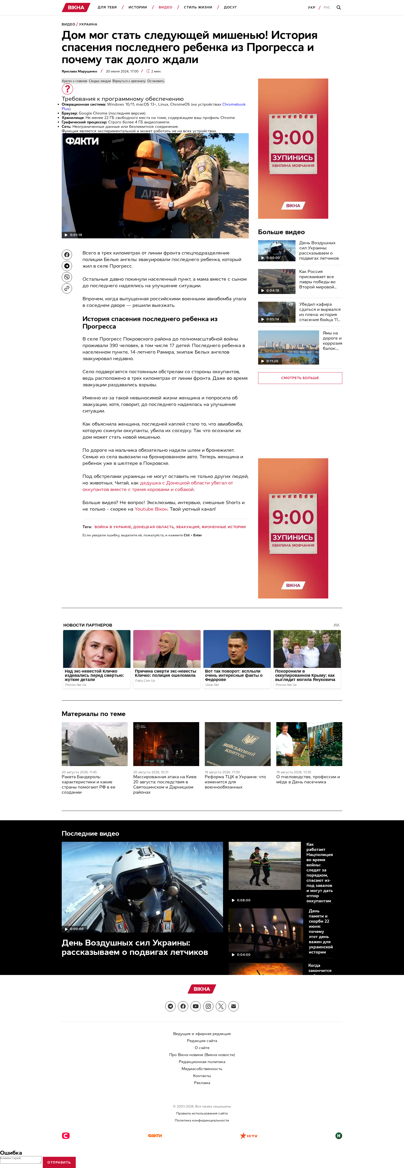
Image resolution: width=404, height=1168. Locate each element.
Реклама (202, 1083)
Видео (165, 7)
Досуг (230, 7)
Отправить (59, 1162)
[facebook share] (67, 255)
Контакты (202, 1076)
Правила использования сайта (202, 1113)
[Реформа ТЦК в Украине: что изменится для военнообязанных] (238, 744)
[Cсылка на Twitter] (221, 1006)
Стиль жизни (198, 7)
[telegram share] (67, 266)
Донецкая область (153, 527)
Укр (311, 8)
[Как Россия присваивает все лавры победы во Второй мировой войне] (277, 281)
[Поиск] (339, 8)
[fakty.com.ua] (155, 1136)
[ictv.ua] (248, 1136)
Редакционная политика (202, 1062)
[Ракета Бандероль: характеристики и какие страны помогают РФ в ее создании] (95, 744)
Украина (88, 24)
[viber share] (67, 277)
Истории (138, 7)
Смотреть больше (300, 378)
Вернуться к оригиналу (129, 81)
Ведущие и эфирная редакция (202, 1034)
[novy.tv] (338, 1136)
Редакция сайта (202, 1041)
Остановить (156, 81)
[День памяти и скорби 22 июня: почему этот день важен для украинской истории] (266, 933)
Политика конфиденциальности (202, 1120)
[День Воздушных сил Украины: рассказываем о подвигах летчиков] (277, 250)
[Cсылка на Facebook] (183, 1006)
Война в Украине (113, 527)
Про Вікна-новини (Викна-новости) (202, 1055)
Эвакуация (188, 527)
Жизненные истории (224, 527)
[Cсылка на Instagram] (208, 1006)
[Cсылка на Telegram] (170, 1006)
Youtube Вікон (151, 509)
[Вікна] (76, 7)
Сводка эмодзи (100, 81)
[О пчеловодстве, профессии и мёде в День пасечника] (309, 744)
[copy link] (67, 288)
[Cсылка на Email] (233, 1006)
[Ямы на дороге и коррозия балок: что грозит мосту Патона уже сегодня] (288, 347)
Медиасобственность (202, 1069)
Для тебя (107, 7)
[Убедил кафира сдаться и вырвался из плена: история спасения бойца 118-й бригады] (277, 312)
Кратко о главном (74, 81)
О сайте (202, 1048)
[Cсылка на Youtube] (196, 1006)
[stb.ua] (66, 1136)
